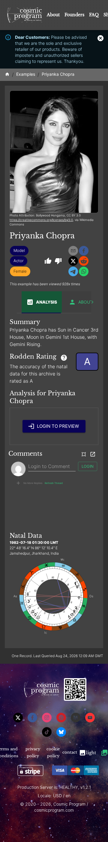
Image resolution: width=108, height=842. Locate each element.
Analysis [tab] (46, 302)
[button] (19, 251)
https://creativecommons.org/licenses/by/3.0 (41, 220)
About (53, 14)
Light (91, 752)
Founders (74, 14)
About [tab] (85, 302)
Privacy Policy (33, 752)
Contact (70, 752)
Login (88, 466)
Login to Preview (58, 426)
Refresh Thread (54, 483)
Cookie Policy (53, 752)
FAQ (94, 14)
